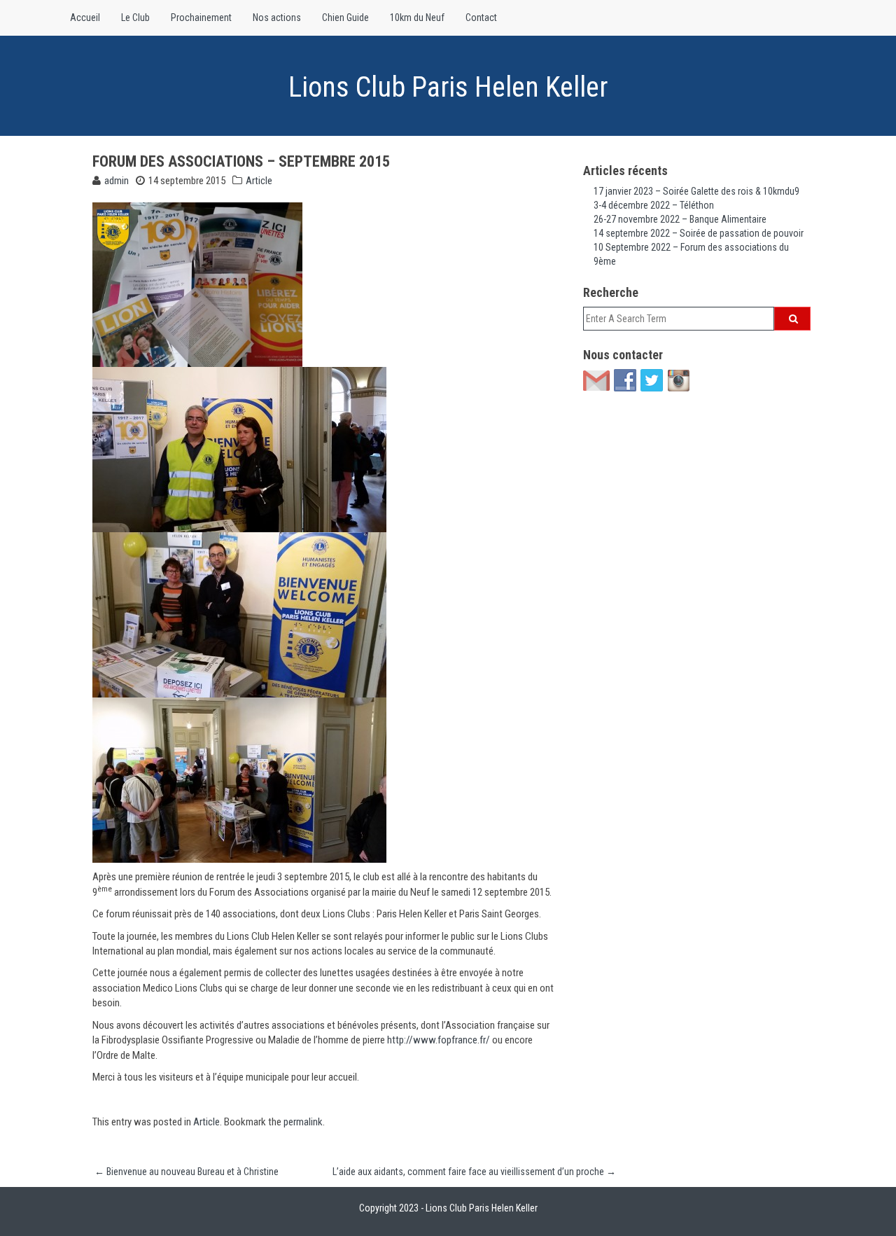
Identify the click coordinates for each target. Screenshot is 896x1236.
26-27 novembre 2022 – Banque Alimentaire (680, 219)
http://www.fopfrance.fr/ (438, 1040)
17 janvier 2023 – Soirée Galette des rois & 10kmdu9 (696, 191)
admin (116, 180)
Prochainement (201, 17)
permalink (303, 1122)
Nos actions (277, 17)
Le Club (135, 17)
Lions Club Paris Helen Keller (448, 87)
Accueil (85, 17)
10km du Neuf (417, 17)
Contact (481, 17)
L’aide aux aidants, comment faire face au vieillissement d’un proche (474, 1171)
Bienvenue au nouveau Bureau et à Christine (186, 1171)
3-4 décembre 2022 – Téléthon (654, 205)
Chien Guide (345, 17)
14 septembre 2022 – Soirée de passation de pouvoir (699, 233)
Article (259, 180)
